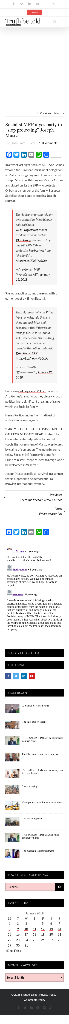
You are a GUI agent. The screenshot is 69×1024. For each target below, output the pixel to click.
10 (26, 929)
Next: (50, 511)
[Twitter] (16, 676)
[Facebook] (8, 676)
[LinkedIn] (24, 676)
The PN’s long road (32, 818)
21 (59, 934)
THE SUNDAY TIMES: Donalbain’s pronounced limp (40, 836)
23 (18, 940)
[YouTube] (32, 676)
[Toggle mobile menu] (62, 22)
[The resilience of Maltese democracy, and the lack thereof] (12, 774)
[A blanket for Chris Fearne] (12, 710)
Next (57, 113)
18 (34, 934)
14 (59, 929)
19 (43, 934)
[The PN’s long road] (12, 822)
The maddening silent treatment (38, 850)
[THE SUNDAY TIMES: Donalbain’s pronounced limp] (12, 839)
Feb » (17, 951)
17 (26, 934)
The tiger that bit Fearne (34, 721)
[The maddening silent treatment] (12, 855)
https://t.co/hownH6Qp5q (32, 358)
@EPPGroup (23, 240)
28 (59, 940)
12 (43, 929)
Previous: (41, 497)
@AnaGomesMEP (27, 353)
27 (51, 940)
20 (51, 934)
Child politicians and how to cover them (42, 802)
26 (43, 940)
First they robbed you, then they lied (40, 754)
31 (26, 945)
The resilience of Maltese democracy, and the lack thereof (43, 771)
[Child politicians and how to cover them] (12, 806)
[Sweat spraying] (12, 790)
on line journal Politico (32, 391)
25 (34, 940)
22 (9, 940)
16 (18, 934)
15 (9, 934)
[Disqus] (34, 589)
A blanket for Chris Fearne (35, 705)
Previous (45, 113)
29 (9, 945)
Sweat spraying (29, 786)
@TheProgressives (27, 230)
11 (34, 929)
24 (26, 940)
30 (18, 945)
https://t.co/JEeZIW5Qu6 (31, 261)
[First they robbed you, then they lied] (12, 758)
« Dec (9, 951)
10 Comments (48, 143)
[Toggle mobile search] (54, 22)
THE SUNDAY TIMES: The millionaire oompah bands (42, 739)
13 (51, 929)
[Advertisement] (34, 64)
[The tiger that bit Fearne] (12, 726)
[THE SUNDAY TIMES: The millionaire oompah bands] (12, 742)
